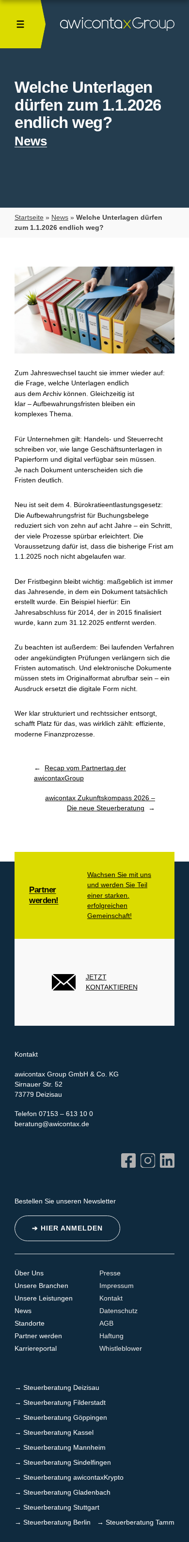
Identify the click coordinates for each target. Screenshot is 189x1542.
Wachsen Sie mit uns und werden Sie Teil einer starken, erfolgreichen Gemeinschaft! (119, 895)
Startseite (29, 217)
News (31, 141)
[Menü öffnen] (20, 24)
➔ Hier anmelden (67, 1228)
